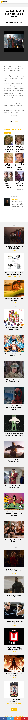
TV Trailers (14, 573)
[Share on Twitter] (10, 718)
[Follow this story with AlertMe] (24, 718)
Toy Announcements (14, 384)
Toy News (14, 332)
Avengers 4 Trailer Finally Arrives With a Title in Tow (14, 461)
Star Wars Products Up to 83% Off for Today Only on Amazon (14, 273)
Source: (11, 121)
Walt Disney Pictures (9, 129)
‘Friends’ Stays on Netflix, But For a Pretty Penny (14, 541)
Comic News (14, 651)
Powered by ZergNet (20, 189)
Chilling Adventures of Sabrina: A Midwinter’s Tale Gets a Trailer (14, 570)
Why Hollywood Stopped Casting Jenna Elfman (9, 165)
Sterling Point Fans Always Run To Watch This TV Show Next (19, 184)
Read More (14, 213)
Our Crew (6, 716)
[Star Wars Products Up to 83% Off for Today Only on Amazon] (14, 262)
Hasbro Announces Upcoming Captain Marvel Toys (14, 700)
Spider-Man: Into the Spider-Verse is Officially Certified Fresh (14, 247)
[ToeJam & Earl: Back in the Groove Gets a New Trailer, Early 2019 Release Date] (14, 501)
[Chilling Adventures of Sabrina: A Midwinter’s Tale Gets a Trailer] (14, 558)
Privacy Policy (21, 716)
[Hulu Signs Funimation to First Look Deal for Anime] (14, 663)
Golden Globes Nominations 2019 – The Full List (14, 596)
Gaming (15, 276)
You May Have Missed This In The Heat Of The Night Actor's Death (19, 148)
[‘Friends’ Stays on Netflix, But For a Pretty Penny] (14, 529)
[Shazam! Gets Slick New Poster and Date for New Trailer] (14, 475)
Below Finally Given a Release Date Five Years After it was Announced (14, 434)
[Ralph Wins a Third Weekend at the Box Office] (14, 288)
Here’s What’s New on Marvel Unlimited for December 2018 (14, 648)
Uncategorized (14, 544)
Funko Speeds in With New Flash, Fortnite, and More (14, 328)
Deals (7, 255)
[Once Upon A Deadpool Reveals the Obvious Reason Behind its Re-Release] (14, 395)
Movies (13, 599)
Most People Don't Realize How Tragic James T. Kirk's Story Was (19, 166)
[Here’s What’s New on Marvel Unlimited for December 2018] (14, 636)
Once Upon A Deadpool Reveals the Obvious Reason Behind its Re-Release (14, 407)
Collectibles (10, 276)
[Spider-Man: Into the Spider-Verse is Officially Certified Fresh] (14, 235)
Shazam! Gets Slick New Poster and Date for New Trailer (14, 487)
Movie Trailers (14, 464)
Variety (16, 121)
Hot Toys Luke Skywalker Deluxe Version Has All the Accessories (14, 381)
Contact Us (15, 716)
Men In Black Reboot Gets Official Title (14, 622)
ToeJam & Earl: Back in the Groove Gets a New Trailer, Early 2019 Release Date (14, 513)
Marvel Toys (9, 703)
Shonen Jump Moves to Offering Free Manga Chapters (14, 355)
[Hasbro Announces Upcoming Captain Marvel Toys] (14, 689)
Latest (14, 709)
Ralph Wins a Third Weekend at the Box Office (14, 299)
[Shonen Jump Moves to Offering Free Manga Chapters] (14, 343)
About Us (10, 716)
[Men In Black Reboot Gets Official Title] (14, 610)
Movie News (17, 129)
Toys (19, 276)
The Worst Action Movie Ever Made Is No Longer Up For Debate (8, 148)
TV (15, 599)
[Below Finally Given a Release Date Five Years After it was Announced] (14, 423)
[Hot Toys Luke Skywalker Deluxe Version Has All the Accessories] (14, 369)
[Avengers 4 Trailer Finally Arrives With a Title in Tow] (14, 449)
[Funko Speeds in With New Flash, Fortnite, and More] (14, 317)
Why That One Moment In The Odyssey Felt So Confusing (8, 184)
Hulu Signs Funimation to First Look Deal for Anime (14, 674)
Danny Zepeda (15, 199)
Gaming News (14, 438)
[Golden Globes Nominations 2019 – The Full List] (14, 584)
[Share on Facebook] (3, 718)
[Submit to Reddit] (17, 718)
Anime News (14, 358)
